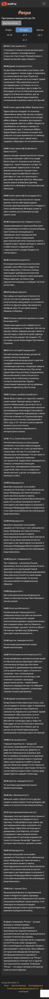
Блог (6, 985)
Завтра (39, 30)
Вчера (9, 30)
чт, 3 (24, 40)
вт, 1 (25, 35)
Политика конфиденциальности (22, 988)
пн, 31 (9, 35)
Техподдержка (35, 985)
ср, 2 (40, 35)
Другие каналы (10, 23)
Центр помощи (18, 985)
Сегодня (24, 30)
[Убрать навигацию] (43, 3)
